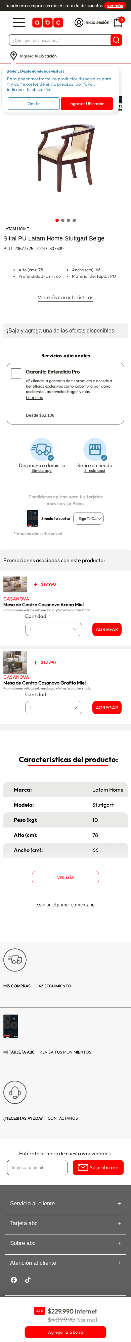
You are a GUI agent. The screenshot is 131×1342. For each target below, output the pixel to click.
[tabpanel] (65, 152)
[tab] (57, 220)
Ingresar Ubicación (87, 103)
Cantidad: (36, 616)
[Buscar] (116, 40)
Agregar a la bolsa (65, 1332)
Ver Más (65, 877)
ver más (115, 5)
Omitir (34, 103)
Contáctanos (40, 1118)
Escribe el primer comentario (65, 904)
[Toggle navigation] (18, 23)
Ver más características (65, 297)
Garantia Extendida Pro (53, 371)
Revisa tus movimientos (47, 1052)
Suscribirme (104, 1167)
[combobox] (88, 518)
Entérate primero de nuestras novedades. (65, 1153)
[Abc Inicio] (47, 23)
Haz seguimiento (37, 985)
